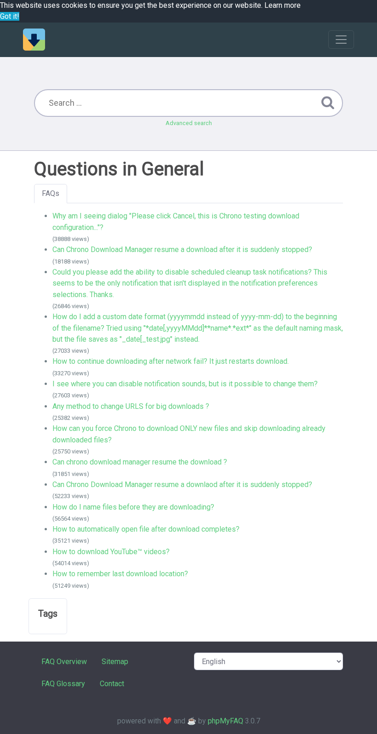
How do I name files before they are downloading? (133, 507)
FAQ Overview (64, 661)
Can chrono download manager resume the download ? (139, 462)
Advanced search (189, 123)
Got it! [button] (9, 16)
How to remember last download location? (120, 573)
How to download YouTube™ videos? (111, 551)
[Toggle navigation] (341, 39)
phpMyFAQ (225, 721)
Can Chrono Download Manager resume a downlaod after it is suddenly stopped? (182, 484)
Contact (112, 683)
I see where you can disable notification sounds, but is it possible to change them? (185, 383)
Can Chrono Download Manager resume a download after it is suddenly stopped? (182, 249)
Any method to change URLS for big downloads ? (130, 406)
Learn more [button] (282, 5)
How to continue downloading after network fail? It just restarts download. (170, 361)
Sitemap (115, 661)
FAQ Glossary (63, 683)
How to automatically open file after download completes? (146, 529)
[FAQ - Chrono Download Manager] (34, 39)
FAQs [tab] (50, 193)
